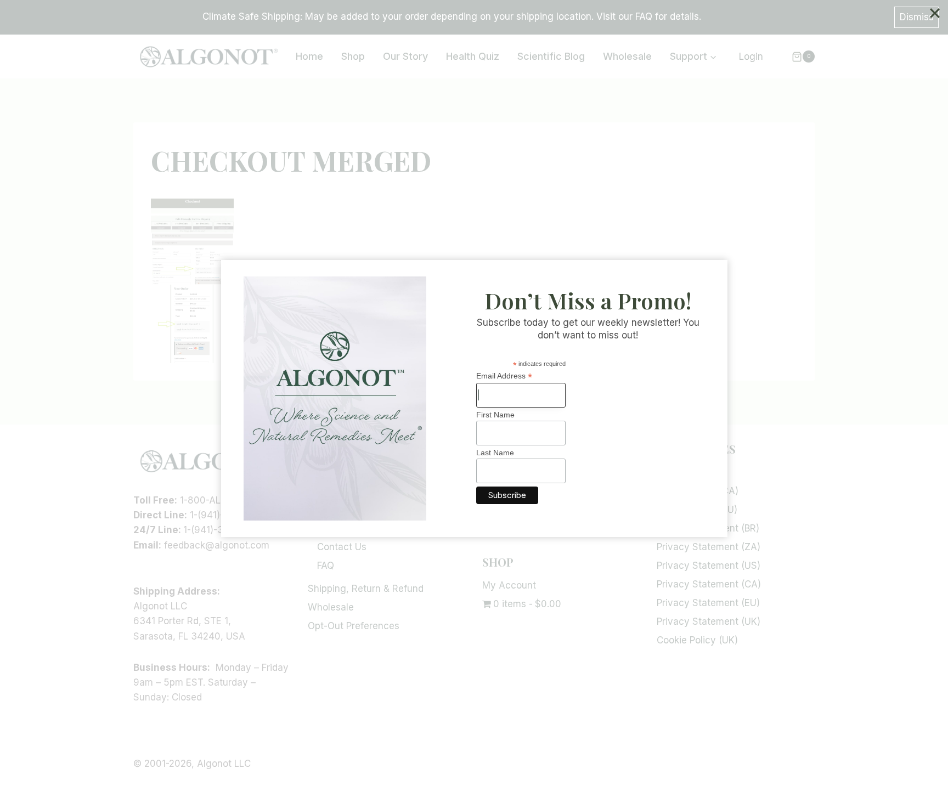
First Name (495, 414)
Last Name (495, 452)
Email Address (504, 376)
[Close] (934, 13)
